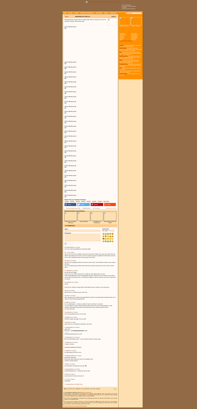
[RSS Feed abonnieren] (120, 13)
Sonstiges (113, 13)
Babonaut (133, 39)
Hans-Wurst (134, 33)
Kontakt (124, 7)
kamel (94, 388)
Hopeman (122, 37)
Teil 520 (72, 201)
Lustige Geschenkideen (129, 6)
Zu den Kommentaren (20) (73, 208)
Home (65, 13)
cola (91, 388)
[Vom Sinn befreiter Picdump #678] (125, 21)
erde (68, 388)
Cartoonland (134, 36)
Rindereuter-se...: (124, 56)
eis (81, 388)
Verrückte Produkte (87, 13)
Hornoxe (122, 36)
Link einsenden (126, 5)
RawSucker (122, 33)
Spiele (106, 13)
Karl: (121, 52)
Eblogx (121, 39)
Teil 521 (67, 201)
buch (74, 388)
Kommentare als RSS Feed (74, 384)
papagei (98, 388)
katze (70, 388)
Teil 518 (83, 201)
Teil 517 (89, 201)
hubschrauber (86, 388)
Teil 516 (94, 201)
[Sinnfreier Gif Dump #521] (136, 21)
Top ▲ (115, 389)
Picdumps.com (134, 34)
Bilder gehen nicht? (111, 208)
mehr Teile (106, 201)
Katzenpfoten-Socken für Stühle (110, 222)
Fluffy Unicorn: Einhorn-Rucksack (71, 222)
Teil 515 (100, 201)
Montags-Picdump (124, 26)
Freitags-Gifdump (135, 26)
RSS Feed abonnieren (85, 392)
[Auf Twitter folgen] (125, 13)
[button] (70, 204)
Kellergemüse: (123, 48)
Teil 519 (78, 201)
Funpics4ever (123, 34)
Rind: (121, 60)
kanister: (122, 45)
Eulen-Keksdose (84, 221)
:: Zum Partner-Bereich (126, 41)
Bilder (70, 13)
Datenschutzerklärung (128, 8)
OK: (120, 68)
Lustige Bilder (134, 37)
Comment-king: (123, 73)
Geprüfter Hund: (124, 64)
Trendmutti (133, 38)
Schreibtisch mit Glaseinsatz (97, 222)
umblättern (78, 388)
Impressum (72, 406)
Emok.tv (122, 38)
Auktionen (99, 13)
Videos (76, 13)
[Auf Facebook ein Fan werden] (123, 13)
